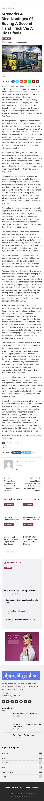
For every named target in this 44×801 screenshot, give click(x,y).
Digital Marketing (7, 772)
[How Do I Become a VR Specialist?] (22, 577)
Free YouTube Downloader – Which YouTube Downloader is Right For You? (12, 486)
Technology (5, 753)
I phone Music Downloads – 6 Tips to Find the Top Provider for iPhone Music (32, 486)
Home (7, 787)
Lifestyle (4, 777)
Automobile (6, 38)
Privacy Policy (17, 787)
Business (8, 568)
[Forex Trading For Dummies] (7, 738)
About (27, 787)
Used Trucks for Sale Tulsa (14, 443)
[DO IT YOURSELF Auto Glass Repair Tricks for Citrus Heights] (31, 529)
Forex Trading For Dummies (16, 611)
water (25, 401)
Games (4, 758)
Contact (35, 787)
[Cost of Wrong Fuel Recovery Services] (12, 509)
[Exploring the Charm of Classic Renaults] (31, 509)
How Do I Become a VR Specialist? (19, 590)
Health (4, 767)
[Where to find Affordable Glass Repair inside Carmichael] (12, 529)
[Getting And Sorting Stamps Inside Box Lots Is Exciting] (7, 727)
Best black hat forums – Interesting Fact (20, 620)
